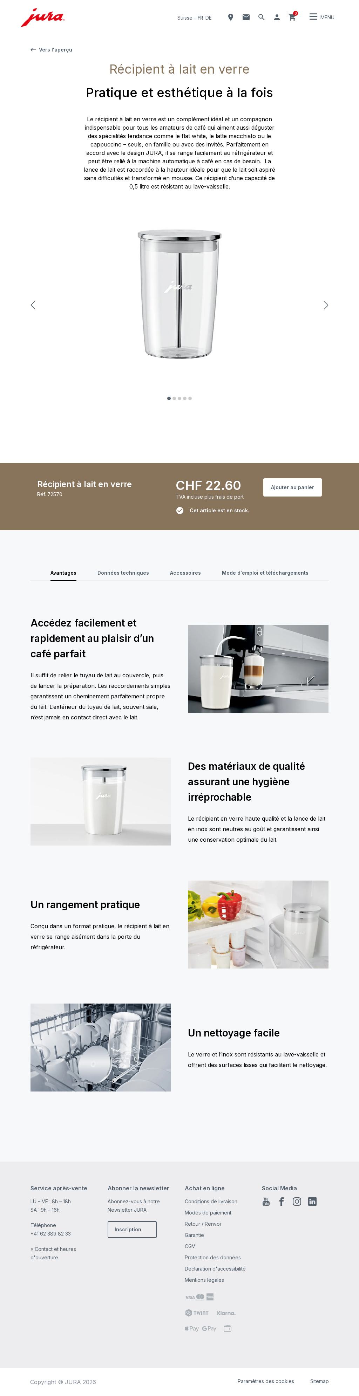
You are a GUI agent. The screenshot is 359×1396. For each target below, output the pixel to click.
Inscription (128, 1229)
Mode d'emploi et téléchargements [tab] (265, 573)
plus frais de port (224, 497)
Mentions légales (204, 1280)
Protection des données (213, 1257)
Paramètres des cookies (266, 1381)
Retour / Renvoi (203, 1224)
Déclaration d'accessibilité (215, 1269)
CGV (190, 1246)
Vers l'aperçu (55, 50)
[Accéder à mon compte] (277, 17)
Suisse (184, 18)
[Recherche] (261, 17)
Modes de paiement (208, 1213)
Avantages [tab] (63, 573)
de (208, 18)
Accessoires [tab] (185, 573)
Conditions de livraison (211, 1201)
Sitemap (319, 1381)
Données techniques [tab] (123, 573)
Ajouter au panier (292, 487)
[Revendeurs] (230, 17)
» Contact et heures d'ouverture (53, 1253)
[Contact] (246, 17)
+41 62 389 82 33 (51, 1234)
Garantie (194, 1235)
